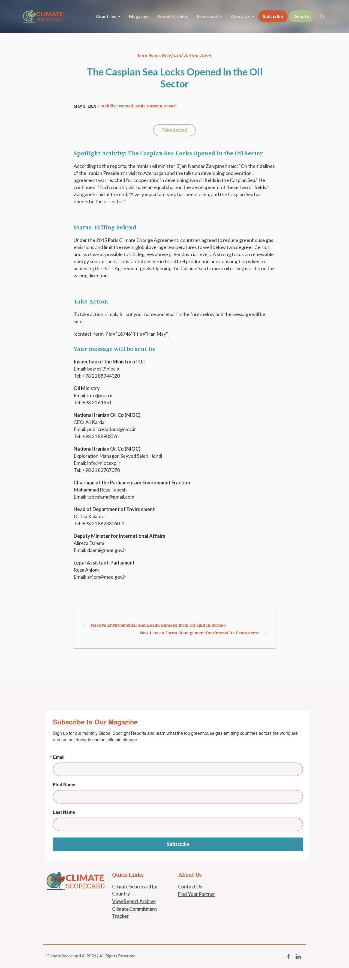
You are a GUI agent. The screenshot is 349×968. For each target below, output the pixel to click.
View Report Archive (133, 901)
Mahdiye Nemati (117, 106)
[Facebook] (288, 956)
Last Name (64, 812)
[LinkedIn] (298, 956)
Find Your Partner (196, 894)
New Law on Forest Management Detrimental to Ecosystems (199, 633)
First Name (64, 784)
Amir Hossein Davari (156, 106)
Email (58, 757)
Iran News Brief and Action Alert (174, 55)
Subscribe (178, 844)
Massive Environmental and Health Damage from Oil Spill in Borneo (158, 625)
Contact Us (190, 887)
